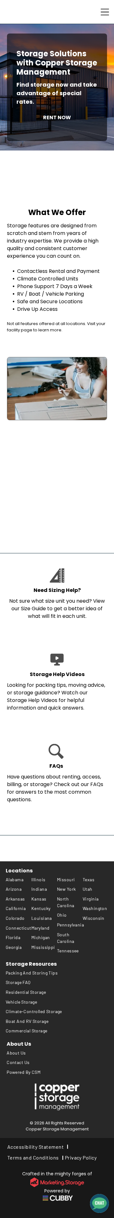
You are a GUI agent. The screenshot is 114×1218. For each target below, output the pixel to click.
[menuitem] (18, 879)
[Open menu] (105, 12)
